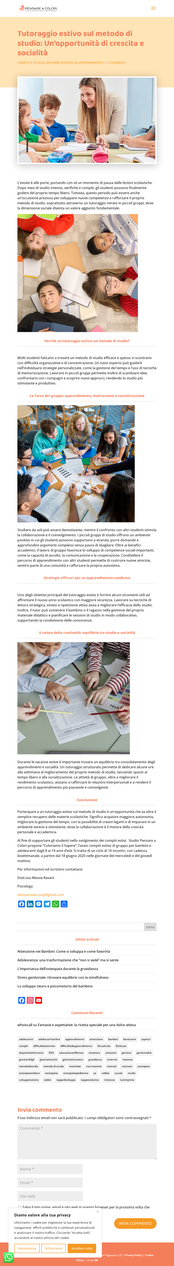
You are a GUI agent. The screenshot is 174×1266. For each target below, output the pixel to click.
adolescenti (26, 1039)
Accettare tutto (81, 1248)
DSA (51, 1053)
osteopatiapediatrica (75, 1073)
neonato (127, 1066)
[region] (55, 1233)
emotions (94, 1053)
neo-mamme (94, 1066)
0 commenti (116, 63)
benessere (129, 1039)
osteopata (144, 1066)
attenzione (96, 1039)
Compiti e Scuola (31, 63)
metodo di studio (54, 1066)
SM (96, 1260)
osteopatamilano (29, 1073)
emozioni (110, 1053)
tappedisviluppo (66, 1080)
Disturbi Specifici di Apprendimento (75, 63)
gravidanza (95, 1059)
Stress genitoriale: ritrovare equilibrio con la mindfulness (63, 977)
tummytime (127, 1080)
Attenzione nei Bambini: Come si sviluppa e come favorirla (63, 951)
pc (95, 1073)
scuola (118, 1073)
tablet (47, 1080)
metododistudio (28, 1066)
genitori (126, 1053)
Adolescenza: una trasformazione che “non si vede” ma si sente (68, 960)
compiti (23, 1046)
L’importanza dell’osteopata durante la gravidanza (57, 968)
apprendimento (74, 1039)
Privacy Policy (134, 1255)
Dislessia (121, 1046)
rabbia (105, 1073)
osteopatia (51, 1073)
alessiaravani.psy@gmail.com (40, 894)
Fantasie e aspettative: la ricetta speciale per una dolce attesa (87, 1025)
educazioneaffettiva (71, 1053)
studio (131, 1073)
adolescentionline (49, 1039)
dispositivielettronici (31, 1053)
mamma (128, 1059)
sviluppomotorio (29, 1080)
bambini (113, 1039)
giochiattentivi (48, 1059)
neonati (111, 1066)
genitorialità (144, 1053)
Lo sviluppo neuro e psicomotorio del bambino (55, 986)
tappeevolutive (90, 1080)
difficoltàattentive (44, 1046)
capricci (145, 1039)
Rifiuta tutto (53, 1248)
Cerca (150, 927)
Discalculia (103, 1046)
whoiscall (24, 1025)
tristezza (109, 1080)
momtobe (75, 1066)
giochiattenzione (73, 1059)
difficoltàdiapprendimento (76, 1046)
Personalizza (27, 1248)
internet (112, 1059)
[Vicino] (97, 1211)
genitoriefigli (26, 1059)
